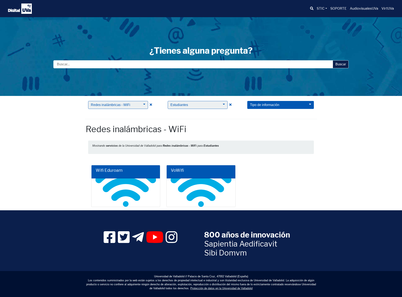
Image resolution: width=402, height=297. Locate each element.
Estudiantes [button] (179, 105)
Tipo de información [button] (264, 105)
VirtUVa (387, 8)
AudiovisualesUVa (364, 8)
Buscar (340, 64)
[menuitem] (311, 8)
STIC (321, 8)
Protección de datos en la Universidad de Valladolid (221, 288)
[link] (109, 241)
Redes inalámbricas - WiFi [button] (110, 105)
